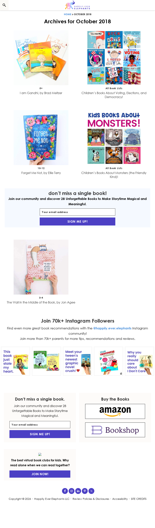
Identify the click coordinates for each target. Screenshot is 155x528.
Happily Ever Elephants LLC (51, 498)
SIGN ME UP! (77, 221)
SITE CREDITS (138, 498)
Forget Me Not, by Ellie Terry (41, 173)
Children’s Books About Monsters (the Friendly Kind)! (113, 175)
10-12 (41, 168)
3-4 (41, 297)
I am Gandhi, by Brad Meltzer (41, 93)
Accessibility (120, 498)
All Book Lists (113, 88)
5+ (41, 88)
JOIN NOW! (40, 474)
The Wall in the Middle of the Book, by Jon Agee (41, 302)
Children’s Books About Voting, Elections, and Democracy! (113, 95)
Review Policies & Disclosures (91, 498)
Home (67, 14)
